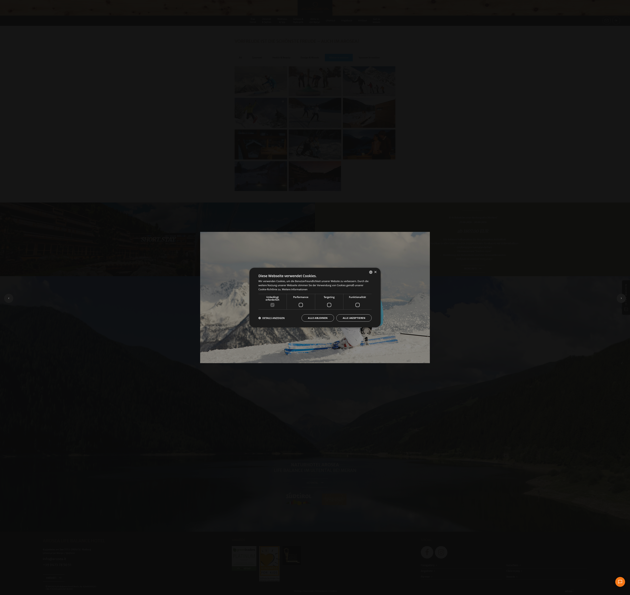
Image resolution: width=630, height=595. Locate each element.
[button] (271, 318)
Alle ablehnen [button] (317, 317)
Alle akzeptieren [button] (354, 317)
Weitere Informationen (294, 289)
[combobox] (370, 272)
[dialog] (315, 297)
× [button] (375, 272)
